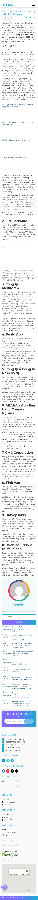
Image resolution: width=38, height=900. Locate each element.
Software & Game (9, 832)
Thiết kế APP (7, 805)
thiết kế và (15, 52)
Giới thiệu (5, 799)
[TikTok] (12, 771)
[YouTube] (8, 771)
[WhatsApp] (8, 760)
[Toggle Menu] (33, 5)
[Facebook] (3, 771)
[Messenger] (3, 760)
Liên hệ (5, 835)
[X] (16, 771)
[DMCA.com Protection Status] (10, 853)
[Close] (27, 871)
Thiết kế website (8, 802)
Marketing (6, 829)
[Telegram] (12, 760)
